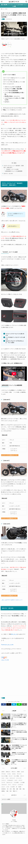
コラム (7, 778)
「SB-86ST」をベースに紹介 (12, 169)
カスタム (13, 773)
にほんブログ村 (5, 660)
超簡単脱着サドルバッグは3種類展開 (13, 171)
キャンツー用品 (4, 776)
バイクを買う (16, 782)
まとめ (22, 771)
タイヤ (16, 780)
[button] (3, 704)
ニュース (3, 782)
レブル (8, 786)
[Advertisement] (14, 679)
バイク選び (22, 782)
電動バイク (15, 791)
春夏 (17, 788)
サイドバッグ (12, 778)
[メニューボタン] (1, 1)
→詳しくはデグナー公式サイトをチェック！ (12, 599)
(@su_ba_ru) (14, 634)
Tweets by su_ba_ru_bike (7, 644)
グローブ (22, 776)
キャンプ (10, 776)
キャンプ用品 (16, 776)
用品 (3, 19)
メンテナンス (20, 784)
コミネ (3, 778)
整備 (14, 788)
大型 (10, 788)
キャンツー (19, 773)
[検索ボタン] (26, 1)
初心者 (20, 786)
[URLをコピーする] (24, 704)
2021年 (3, 771)
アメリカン (4, 773)
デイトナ (20, 780)
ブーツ (9, 784)
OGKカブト (8, 771)
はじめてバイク (14, 1)
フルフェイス (4, 784)
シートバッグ (18, 778)
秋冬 (10, 791)
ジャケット (4, 780)
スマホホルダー (10, 780)
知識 (7, 791)
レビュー (3, 786)
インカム (9, 773)
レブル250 (12, 786)
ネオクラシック (9, 782)
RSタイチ (13, 771)
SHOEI (18, 771)
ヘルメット (14, 784)
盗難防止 (3, 791)
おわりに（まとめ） (8, 173)
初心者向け (4, 788)
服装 (20, 788)
